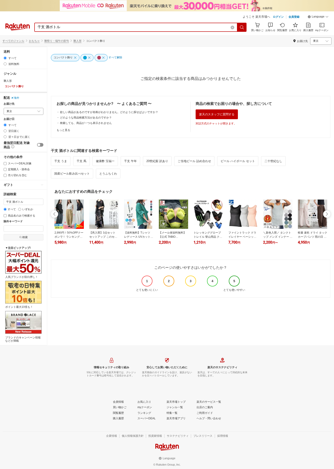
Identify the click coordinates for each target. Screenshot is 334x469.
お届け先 (9, 103)
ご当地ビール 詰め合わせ (194, 161)
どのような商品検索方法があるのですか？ (86, 117)
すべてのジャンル (13, 40)
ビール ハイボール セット (238, 161)
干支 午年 (130, 161)
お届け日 (9, 119)
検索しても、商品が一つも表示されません (86, 123)
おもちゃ (34, 40)
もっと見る (63, 130)
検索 (25, 237)
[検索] (242, 27)
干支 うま (60, 161)
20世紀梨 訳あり (157, 161)
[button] (318, 17)
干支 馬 (81, 161)
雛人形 (77, 40)
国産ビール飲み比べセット (72, 173)
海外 (16, 97)
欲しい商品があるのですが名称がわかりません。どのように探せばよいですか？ (109, 112)
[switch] (40, 145)
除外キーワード (13, 221)
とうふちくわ (108, 173)
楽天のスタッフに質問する (216, 114)
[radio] (5, 58)
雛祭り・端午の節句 (56, 40)
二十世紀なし (273, 161)
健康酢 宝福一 (105, 161)
